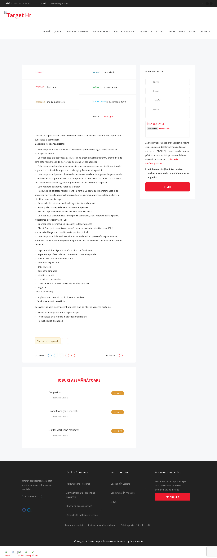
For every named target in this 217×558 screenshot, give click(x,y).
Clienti (160, 31)
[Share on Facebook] (50, 355)
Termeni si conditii (74, 525)
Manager (108, 116)
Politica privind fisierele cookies (136, 525)
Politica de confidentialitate (102, 525)
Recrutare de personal (78, 483)
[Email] (73, 355)
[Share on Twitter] (56, 355)
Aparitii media (187, 31)
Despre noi (146, 31)
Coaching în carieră (120, 483)
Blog (172, 31)
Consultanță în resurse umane (82, 514)
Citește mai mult (32, 496)
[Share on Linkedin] (62, 355)
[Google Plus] (68, 355)
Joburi (58, 31)
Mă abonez (172, 496)
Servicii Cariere (101, 31)
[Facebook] (207, 3)
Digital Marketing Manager (64, 430)
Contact (205, 31)
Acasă (46, 31)
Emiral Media (136, 541)
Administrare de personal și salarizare (80, 494)
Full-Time (118, 393)
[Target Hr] (17, 15)
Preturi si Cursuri (124, 31)
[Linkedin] (211, 3)
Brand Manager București (63, 411)
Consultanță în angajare (123, 492)
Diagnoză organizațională (79, 505)
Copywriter (55, 392)
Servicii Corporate (77, 31)
